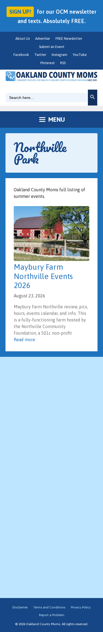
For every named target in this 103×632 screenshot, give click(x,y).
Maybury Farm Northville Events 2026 (43, 276)
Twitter (40, 55)
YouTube (80, 55)
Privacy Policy (81, 607)
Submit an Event (51, 47)
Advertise (42, 38)
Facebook (21, 55)
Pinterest (47, 63)
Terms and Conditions (49, 607)
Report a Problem (51, 615)
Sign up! (20, 11)
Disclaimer (20, 607)
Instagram (59, 55)
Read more (24, 339)
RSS (63, 63)
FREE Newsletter (68, 38)
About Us (22, 38)
